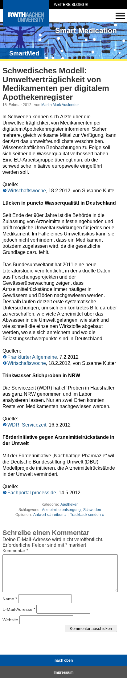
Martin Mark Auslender (60, 105)
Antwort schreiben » (50, 515)
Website (10, 619)
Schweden (92, 510)
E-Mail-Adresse (18, 609)
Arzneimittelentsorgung (61, 510)
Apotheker (69, 504)
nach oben (64, 660)
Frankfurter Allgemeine (32, 357)
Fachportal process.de (31, 492)
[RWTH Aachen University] (26, 24)
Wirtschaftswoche (26, 190)
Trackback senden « (87, 515)
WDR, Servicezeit (26, 424)
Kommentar (15, 550)
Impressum (64, 672)
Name (9, 598)
